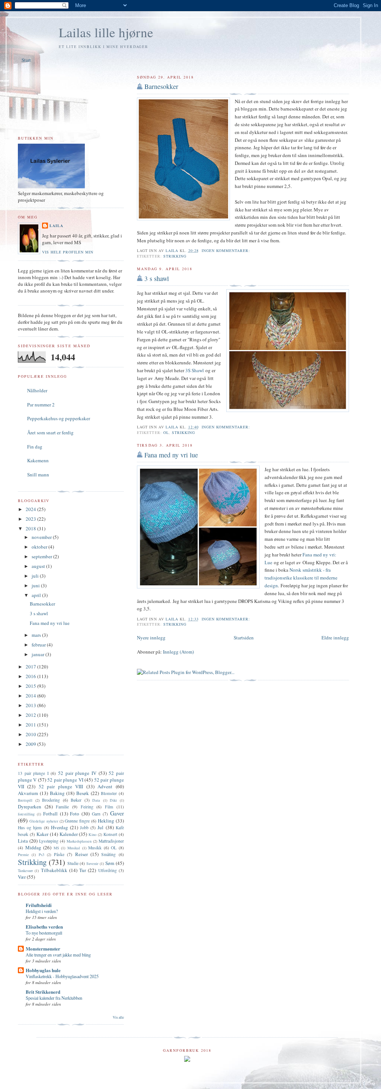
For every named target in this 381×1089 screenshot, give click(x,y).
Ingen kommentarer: (227, 250)
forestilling (26, 814)
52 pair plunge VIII (61, 786)
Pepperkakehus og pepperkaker (58, 418)
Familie (62, 806)
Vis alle (118, 1017)
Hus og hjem (30, 827)
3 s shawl (156, 278)
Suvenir (92, 863)
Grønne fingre (77, 821)
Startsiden (244, 637)
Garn (96, 814)
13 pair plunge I (33, 773)
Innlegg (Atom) (178, 651)
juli (36, 575)
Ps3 (41, 854)
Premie (23, 854)
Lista (23, 840)
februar (39, 644)
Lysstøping (48, 841)
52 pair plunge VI (65, 779)
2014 (31, 695)
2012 (31, 715)
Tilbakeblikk (54, 870)
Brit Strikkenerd (43, 991)
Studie (73, 863)
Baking (57, 793)
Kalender (69, 834)
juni (36, 585)
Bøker (76, 800)
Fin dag (34, 446)
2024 (31, 509)
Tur (82, 870)
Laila (56, 225)
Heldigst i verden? (42, 911)
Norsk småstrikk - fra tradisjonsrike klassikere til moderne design (301, 577)
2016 (31, 676)
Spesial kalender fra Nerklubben (54, 998)
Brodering (51, 800)
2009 (31, 744)
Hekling (106, 820)
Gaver (117, 813)
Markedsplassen (79, 841)
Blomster (109, 793)
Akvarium (28, 793)
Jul (100, 827)
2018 (31, 528)
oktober (40, 546)
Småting (108, 854)
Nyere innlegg (151, 637)
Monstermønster (43, 948)
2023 (31, 518)
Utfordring (107, 870)
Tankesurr (25, 870)
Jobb (84, 827)
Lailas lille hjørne (106, 32)
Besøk (82, 793)
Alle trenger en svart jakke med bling (58, 955)
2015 (31, 686)
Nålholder (37, 390)
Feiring (87, 806)
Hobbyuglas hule (43, 970)
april (37, 595)
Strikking (174, 256)
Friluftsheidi (39, 904)
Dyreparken (29, 806)
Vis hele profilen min (67, 252)
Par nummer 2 (41, 404)
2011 (31, 724)
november (42, 537)
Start (26, 60)
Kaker (42, 834)
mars (37, 635)
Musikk (95, 847)
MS (56, 847)
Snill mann (38, 474)
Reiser (81, 854)
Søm (109, 863)
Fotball (50, 813)
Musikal (73, 847)
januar (38, 654)
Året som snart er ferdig (50, 432)
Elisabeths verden (44, 926)
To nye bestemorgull (44, 933)
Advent (104, 786)
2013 (31, 705)
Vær (22, 877)
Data (96, 800)
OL (166, 432)
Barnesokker (161, 86)
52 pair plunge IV (77, 773)
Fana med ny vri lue (171, 454)
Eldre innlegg (335, 637)
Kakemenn (38, 460)
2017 (31, 666)
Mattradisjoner (111, 841)
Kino (92, 834)
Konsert (110, 834)
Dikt (113, 800)
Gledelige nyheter (43, 821)
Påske (59, 854)
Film (109, 806)
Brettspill (25, 800)
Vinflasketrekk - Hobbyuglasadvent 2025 (62, 976)
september (42, 556)
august (39, 566)
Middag (33, 847)
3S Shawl (194, 370)
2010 (31, 734)
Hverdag (59, 827)
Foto (74, 813)
